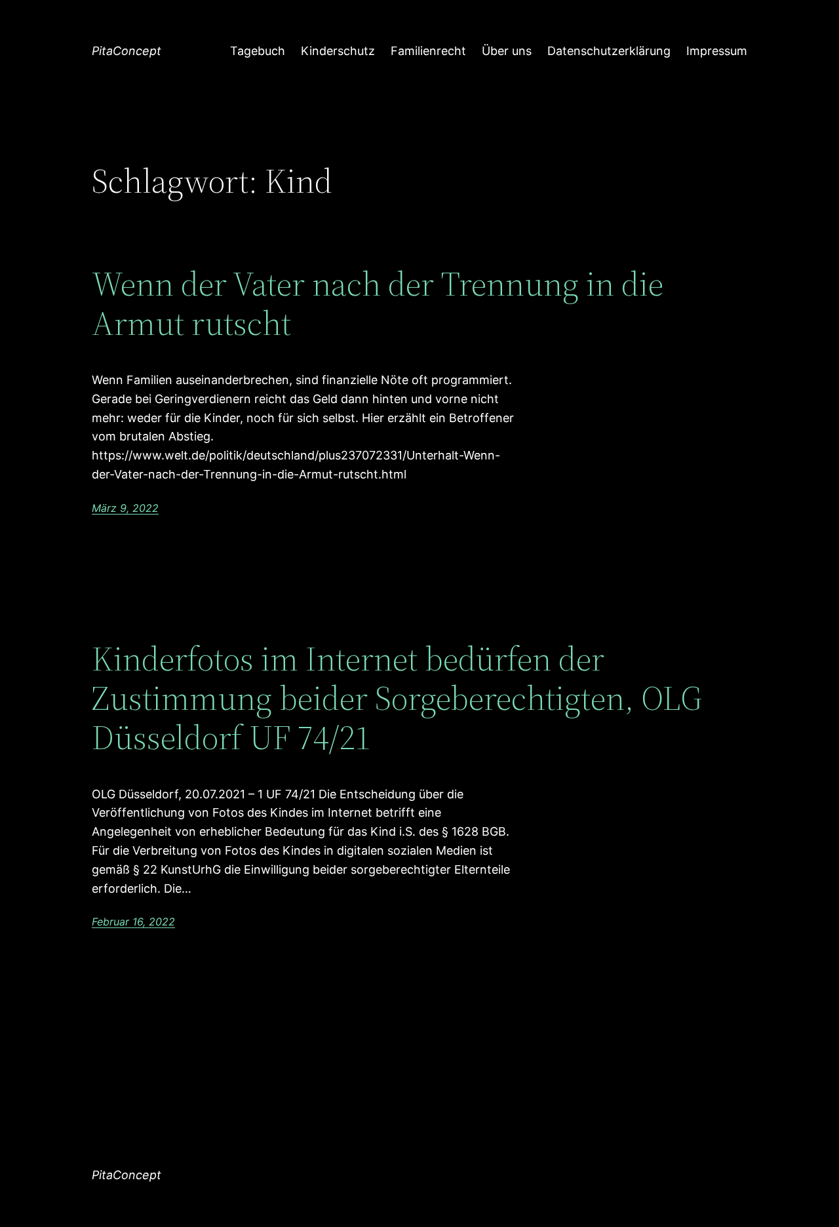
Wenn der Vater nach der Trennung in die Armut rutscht (377, 303)
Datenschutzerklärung (609, 51)
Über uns (507, 51)
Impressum (716, 51)
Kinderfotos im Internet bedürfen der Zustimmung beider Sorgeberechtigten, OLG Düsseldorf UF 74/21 (397, 697)
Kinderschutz (338, 51)
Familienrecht (428, 51)
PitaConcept (126, 51)
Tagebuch (257, 51)
